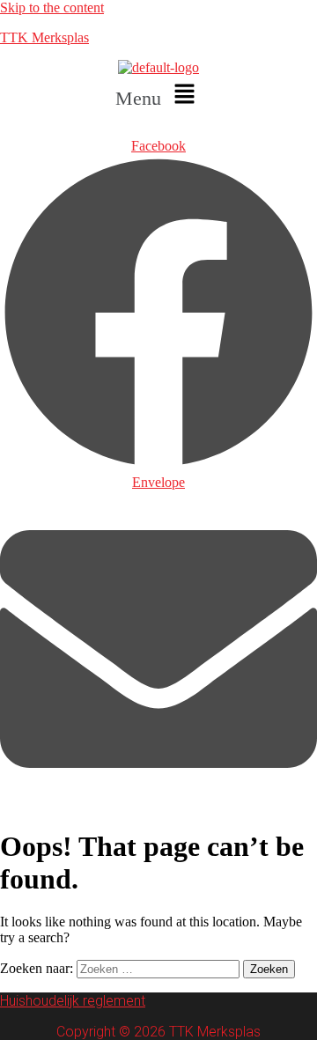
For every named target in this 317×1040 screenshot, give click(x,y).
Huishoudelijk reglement (72, 1000)
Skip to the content (52, 7)
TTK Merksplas (44, 37)
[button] (158, 95)
